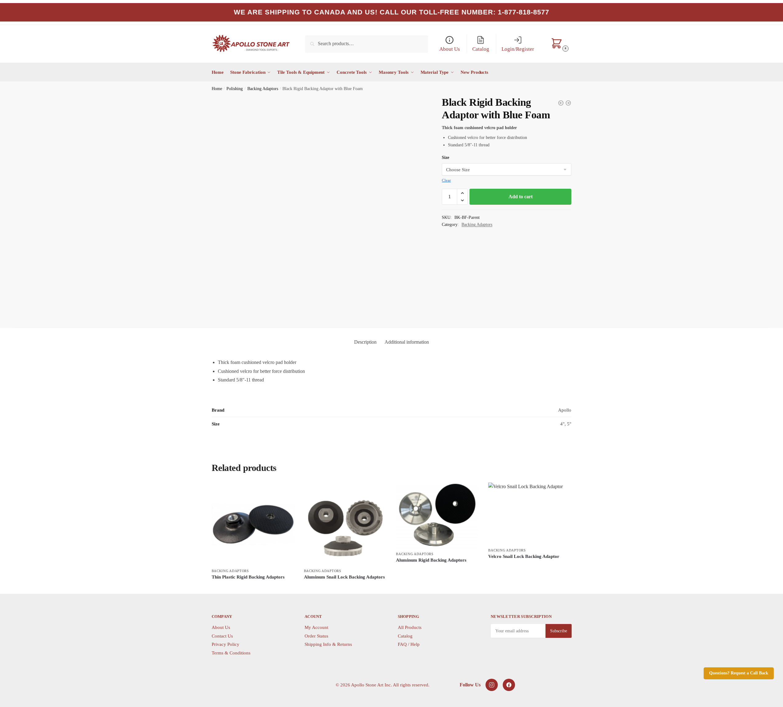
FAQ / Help (409, 644)
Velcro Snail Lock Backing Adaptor (523, 556)
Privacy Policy (225, 644)
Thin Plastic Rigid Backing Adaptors (248, 577)
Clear (446, 180)
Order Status (316, 636)
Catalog (405, 636)
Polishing (234, 88)
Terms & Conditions (231, 652)
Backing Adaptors (262, 88)
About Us (221, 627)
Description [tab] (365, 342)
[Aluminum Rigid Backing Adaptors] (437, 516)
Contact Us (222, 636)
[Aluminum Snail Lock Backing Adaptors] (345, 524)
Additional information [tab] (407, 342)
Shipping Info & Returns (328, 644)
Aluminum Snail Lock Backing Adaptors (344, 577)
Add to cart (521, 196)
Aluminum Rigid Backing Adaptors (431, 560)
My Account (316, 627)
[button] (462, 193)
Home (217, 88)
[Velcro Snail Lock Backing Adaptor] (561, 103)
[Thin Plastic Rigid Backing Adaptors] (253, 524)
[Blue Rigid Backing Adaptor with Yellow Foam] (568, 103)
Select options (253, 587)
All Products (409, 627)
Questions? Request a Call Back (738, 673)
